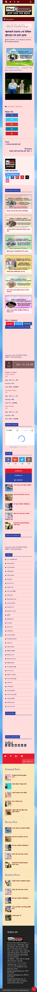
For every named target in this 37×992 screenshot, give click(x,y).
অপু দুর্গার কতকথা (10, 567)
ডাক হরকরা (9, 623)
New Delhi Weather (11, 390)
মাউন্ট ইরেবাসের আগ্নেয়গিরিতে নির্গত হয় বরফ (17, 251)
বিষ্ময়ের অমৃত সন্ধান (11, 659)
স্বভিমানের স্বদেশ (11, 702)
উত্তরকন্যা (9, 579)
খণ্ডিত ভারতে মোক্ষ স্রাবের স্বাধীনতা (22, 485)
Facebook (27, 324)
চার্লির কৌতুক (10, 595)
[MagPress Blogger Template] (18, 10)
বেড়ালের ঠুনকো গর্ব (16, 915)
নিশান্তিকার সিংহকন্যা (12, 639)
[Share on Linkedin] (12, 129)
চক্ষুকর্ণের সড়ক (21, 25)
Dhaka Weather (9, 406)
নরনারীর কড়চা (10, 631)
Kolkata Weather (10, 374)
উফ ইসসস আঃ (10, 583)
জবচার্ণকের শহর (10, 607)
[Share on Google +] (12, 124)
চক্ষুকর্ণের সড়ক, (16, 41)
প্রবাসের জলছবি (10, 647)
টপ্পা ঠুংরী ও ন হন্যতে (11, 611)
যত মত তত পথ (10, 671)
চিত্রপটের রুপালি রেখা (11, 599)
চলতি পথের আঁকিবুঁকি (11, 591)
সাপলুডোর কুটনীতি (11, 698)
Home (7, 25)
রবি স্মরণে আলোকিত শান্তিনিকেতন (22, 504)
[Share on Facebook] (12, 115)
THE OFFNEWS (7, 990)
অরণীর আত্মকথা (10, 571)
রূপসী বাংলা (9, 682)
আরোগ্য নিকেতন (10, 575)
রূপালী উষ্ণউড (10, 686)
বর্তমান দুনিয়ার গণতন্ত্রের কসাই (19, 784)
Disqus (18, 324)
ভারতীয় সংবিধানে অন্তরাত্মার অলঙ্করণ (21, 881)
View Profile (13, 174)
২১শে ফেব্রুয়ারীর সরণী (12, 559)
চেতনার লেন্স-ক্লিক (11, 603)
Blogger (9, 324)
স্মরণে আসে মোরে (11, 706)
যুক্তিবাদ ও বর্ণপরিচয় (11, 675)
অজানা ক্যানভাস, (10, 41)
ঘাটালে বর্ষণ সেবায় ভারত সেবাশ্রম (21, 513)
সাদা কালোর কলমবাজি (11, 694)
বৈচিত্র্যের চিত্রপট (10, 663)
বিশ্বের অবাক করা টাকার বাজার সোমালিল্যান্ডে (17, 211)
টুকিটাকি (8, 615)
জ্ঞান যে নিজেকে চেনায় (17, 801)
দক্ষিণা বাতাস (10, 627)
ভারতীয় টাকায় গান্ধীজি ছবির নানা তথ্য (16, 271)
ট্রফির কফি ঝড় (10, 619)
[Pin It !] (12, 133)
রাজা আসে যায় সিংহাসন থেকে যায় (21, 494)
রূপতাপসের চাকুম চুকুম (11, 679)
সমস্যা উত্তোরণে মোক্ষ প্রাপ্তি (19, 792)
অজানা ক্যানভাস (14, 25)
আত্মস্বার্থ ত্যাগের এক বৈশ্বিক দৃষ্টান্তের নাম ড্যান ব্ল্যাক (18, 33)
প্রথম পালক (9, 643)
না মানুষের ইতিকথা (11, 635)
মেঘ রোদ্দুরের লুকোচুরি (11, 667)
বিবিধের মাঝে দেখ (10, 655)
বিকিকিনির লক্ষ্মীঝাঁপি (11, 651)
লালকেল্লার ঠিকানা (11, 690)
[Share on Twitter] (12, 120)
